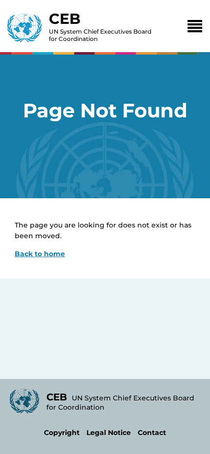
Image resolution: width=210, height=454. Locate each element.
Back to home (40, 253)
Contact (152, 432)
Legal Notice (108, 432)
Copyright (62, 432)
